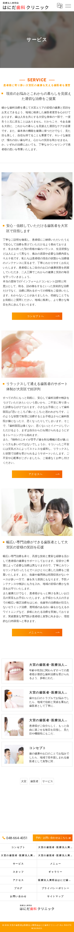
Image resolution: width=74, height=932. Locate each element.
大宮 (23, 781)
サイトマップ (55, 896)
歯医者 (34, 781)
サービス (47, 781)
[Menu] (68, 6)
